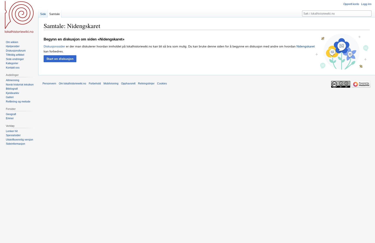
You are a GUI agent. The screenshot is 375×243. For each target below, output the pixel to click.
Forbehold (95, 83)
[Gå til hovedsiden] (19, 17)
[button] (60, 58)
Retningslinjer (146, 83)
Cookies (162, 83)
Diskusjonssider (54, 46)
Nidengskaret (305, 46)
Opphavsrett (128, 83)
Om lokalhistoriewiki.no (72, 83)
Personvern (49, 83)
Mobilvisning (111, 83)
